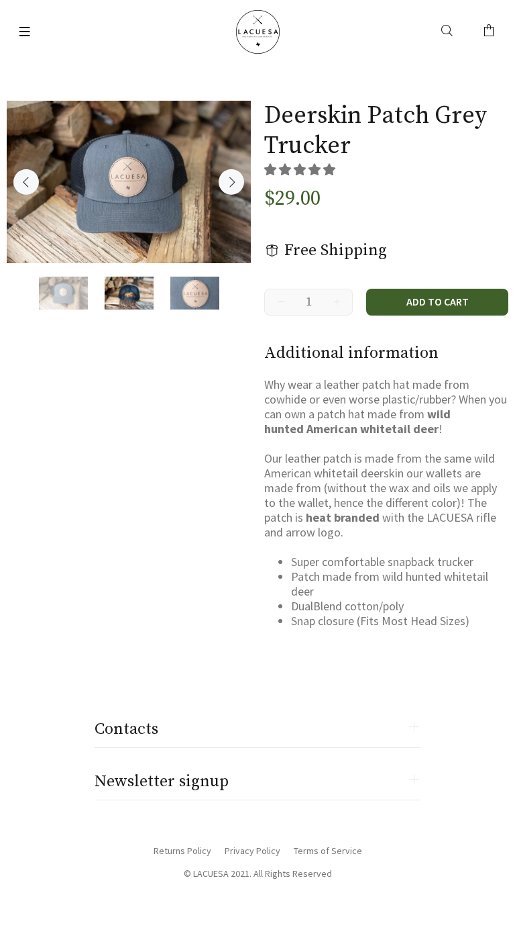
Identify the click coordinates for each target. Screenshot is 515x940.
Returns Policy (182, 851)
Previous (26, 182)
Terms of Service (328, 851)
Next (231, 182)
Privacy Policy (252, 851)
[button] (301, 169)
